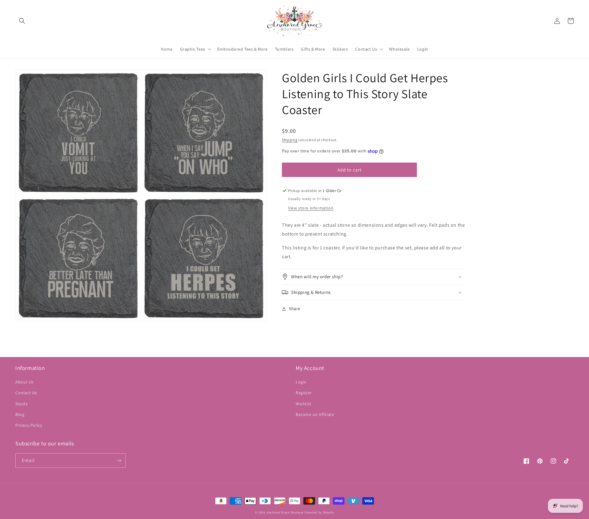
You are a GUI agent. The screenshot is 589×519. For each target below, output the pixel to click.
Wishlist (303, 403)
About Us (24, 382)
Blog (19, 414)
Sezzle (21, 403)
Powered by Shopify (319, 512)
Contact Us (26, 392)
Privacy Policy (28, 425)
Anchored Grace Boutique (285, 512)
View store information (310, 208)
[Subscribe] (118, 460)
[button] (22, 21)
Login (301, 382)
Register (304, 392)
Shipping (290, 139)
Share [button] (294, 308)
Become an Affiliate (315, 414)
